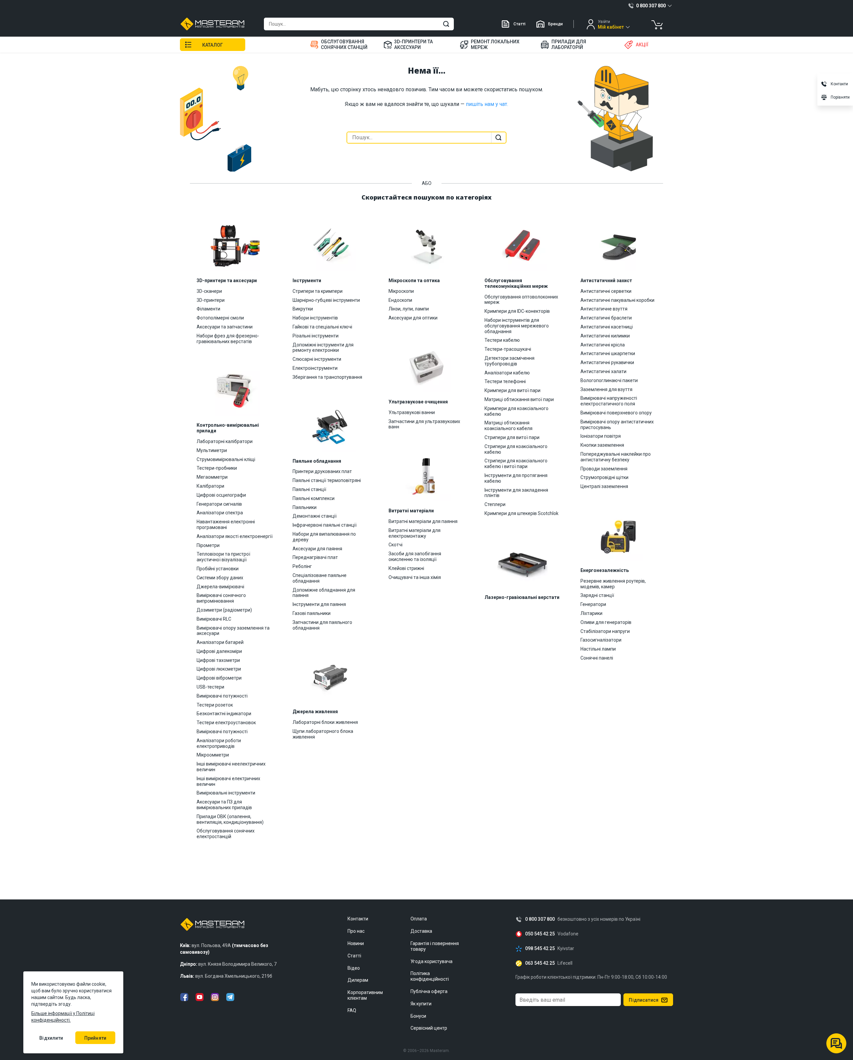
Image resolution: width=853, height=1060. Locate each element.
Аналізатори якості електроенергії (235, 536)
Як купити (421, 1003)
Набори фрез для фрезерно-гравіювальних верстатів (228, 338)
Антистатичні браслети (606, 317)
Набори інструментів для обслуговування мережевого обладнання (516, 325)
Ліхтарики (591, 613)
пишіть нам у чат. (487, 104)
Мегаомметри (212, 477)
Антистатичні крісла (602, 344)
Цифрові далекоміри (219, 651)
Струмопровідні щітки (604, 477)
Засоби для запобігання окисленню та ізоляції (415, 556)
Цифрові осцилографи (221, 495)
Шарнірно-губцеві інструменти (326, 300)
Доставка (421, 931)
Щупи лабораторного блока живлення (323, 734)
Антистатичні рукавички (607, 362)
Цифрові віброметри (219, 678)
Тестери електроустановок (226, 722)
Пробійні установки (218, 568)
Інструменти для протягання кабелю (515, 478)
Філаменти (208, 308)
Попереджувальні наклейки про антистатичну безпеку (615, 456)
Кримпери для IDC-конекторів (517, 311)
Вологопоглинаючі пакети (609, 380)
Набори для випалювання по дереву (324, 536)
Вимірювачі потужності (222, 696)
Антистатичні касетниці (606, 326)
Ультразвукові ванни (412, 412)
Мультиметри (212, 450)
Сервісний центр (429, 1028)
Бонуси (418, 1016)
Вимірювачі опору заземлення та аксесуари (233, 630)
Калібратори (210, 486)
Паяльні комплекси (314, 498)
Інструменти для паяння (319, 604)
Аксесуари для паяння (317, 548)
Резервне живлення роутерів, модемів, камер (613, 583)
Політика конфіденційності (430, 976)
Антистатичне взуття (603, 308)
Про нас (356, 931)
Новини (356, 943)
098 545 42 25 (540, 948)
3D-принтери (211, 300)
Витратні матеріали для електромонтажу (414, 533)
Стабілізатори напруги (605, 631)
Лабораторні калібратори (225, 441)
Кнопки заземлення (602, 445)
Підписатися (643, 1000)
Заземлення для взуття (606, 389)
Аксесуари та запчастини (225, 326)
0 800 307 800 (540, 919)
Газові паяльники (312, 613)
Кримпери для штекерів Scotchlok (521, 513)
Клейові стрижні (406, 568)
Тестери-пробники (217, 468)
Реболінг (302, 566)
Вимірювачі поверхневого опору (616, 412)
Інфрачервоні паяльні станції (325, 525)
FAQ (352, 1010)
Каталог (212, 45)
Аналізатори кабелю (507, 372)
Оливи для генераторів (605, 622)
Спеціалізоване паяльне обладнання (320, 578)
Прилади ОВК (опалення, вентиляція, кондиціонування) (230, 819)
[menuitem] (343, 45)
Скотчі (396, 544)
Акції (642, 44)
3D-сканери (209, 291)
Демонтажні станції (315, 516)
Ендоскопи (400, 300)
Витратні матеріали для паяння (423, 521)
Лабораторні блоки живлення (325, 722)
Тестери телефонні (505, 381)
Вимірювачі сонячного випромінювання (221, 598)
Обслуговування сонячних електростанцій (226, 833)
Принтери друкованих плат (322, 471)
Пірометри (208, 545)
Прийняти (95, 1038)
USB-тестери (210, 687)
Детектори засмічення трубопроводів (509, 360)
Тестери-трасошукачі (507, 349)
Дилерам (358, 980)
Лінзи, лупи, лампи (409, 308)
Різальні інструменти (316, 335)
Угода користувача (431, 961)
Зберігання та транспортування (327, 377)
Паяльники (305, 507)
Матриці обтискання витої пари (519, 399)
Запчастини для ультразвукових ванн (424, 424)
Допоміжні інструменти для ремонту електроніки (323, 347)
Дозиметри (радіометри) (224, 610)
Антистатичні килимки (605, 335)
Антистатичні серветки (605, 291)
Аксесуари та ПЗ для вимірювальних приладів (224, 804)
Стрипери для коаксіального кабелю (515, 449)
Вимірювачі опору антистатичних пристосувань (617, 424)
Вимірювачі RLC (214, 619)
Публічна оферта (429, 991)
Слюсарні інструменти (317, 359)
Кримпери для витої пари (512, 390)
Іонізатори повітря (600, 436)
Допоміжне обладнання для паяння (324, 592)
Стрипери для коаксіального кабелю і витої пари (515, 463)
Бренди (555, 24)
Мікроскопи (401, 291)
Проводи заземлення (603, 468)
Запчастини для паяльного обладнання (322, 625)
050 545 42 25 (540, 933)
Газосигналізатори (600, 640)
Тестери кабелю (502, 340)
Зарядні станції (597, 595)
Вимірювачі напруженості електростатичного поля (608, 400)
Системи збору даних (220, 577)
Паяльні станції (309, 489)
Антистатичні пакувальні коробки (617, 300)
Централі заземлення (604, 486)
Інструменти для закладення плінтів (516, 492)
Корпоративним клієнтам (365, 995)
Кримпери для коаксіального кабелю (516, 411)
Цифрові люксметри (219, 669)
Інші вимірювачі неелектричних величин (231, 766)
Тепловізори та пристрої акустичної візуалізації (223, 556)
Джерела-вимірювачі (220, 586)
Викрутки (303, 308)
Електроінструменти (315, 368)
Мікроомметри (213, 755)
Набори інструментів (315, 317)
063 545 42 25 (540, 963)
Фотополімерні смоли (220, 317)
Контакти (358, 918)
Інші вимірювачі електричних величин (228, 781)
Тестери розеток (215, 705)
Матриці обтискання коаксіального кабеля (508, 425)
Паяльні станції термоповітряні (327, 480)
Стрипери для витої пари (511, 437)
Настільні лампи (598, 649)
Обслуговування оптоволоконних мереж (521, 299)
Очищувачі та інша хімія (415, 577)
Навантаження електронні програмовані (226, 524)
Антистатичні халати (603, 371)
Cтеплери (494, 504)
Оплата (419, 918)
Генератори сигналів (219, 504)
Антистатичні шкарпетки (607, 353)
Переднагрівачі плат (315, 557)
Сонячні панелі (596, 658)
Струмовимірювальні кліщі (226, 459)
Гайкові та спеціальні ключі (322, 326)
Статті (519, 24)
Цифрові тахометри (218, 660)
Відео (354, 968)
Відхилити (51, 1038)
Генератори (593, 604)
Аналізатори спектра (220, 512)
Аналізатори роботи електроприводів (219, 743)
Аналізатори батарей (220, 642)
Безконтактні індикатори (224, 713)
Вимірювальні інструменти (226, 792)
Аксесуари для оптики (413, 317)
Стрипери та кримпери (318, 291)
